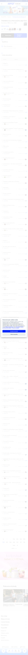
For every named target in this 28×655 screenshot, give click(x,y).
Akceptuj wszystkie (14, 331)
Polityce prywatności (9, 326)
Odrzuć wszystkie (14, 334)
